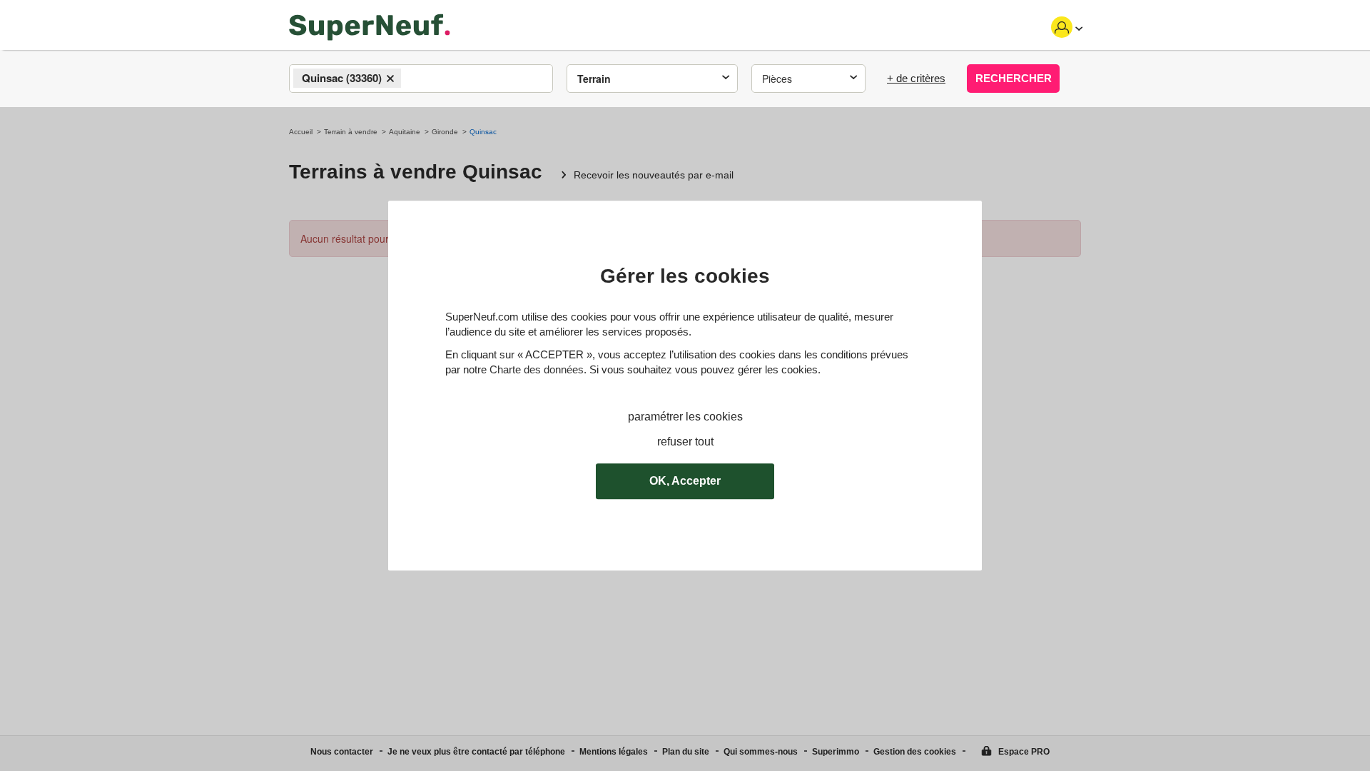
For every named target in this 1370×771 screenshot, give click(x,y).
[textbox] (417, 79)
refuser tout (685, 441)
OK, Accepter (685, 481)
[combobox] (421, 78)
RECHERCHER (1013, 78)
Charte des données (536, 369)
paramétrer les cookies (685, 416)
